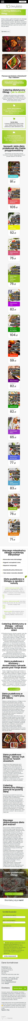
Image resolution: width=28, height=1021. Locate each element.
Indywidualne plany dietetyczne (12, 570)
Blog (8, 1010)
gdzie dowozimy (22, 1004)
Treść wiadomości (7, 926)
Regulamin (3, 1010)
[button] (14, 559)
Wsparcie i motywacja (10, 565)
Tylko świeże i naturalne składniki (13, 573)
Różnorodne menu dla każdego (12, 559)
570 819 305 (18, 156)
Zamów (23, 1)
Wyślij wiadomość (10, 956)
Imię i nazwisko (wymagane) (9, 915)
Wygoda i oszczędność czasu (12, 562)
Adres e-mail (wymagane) (9, 920)
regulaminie (6, 953)
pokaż (8, 31)
